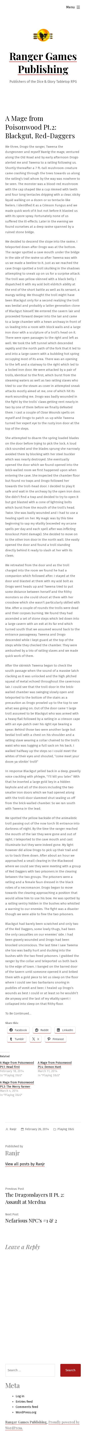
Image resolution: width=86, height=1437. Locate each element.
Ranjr (13, 1129)
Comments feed (27, 1407)
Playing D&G (65, 1129)
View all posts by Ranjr (25, 1164)
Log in (20, 1396)
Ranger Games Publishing (43, 62)
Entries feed (24, 1401)
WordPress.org (26, 1412)
